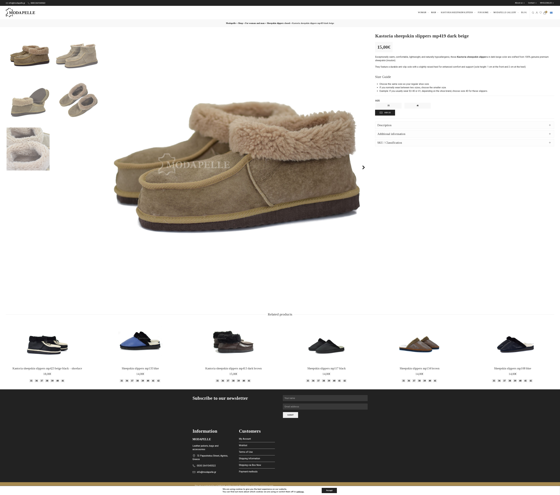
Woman (422, 12)
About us (519, 3)
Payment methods (248, 471)
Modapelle (231, 23)
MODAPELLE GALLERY (505, 12)
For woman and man (255, 23)
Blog (524, 12)
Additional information (391, 134)
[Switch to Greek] (551, 12)
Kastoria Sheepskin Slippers (457, 12)
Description (384, 125)
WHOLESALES (546, 3)
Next (362, 167)
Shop (240, 23)
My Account (245, 438)
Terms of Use (246, 452)
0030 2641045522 (37, 3)
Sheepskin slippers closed (278, 23)
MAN (433, 12)
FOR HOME (483, 12)
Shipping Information (249, 458)
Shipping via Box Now (250, 465)
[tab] (464, 125)
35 (388, 105)
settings (300, 491)
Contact (531, 3)
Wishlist (243, 445)
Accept (329, 490)
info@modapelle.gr (16, 3)
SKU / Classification (389, 142)
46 (417, 105)
